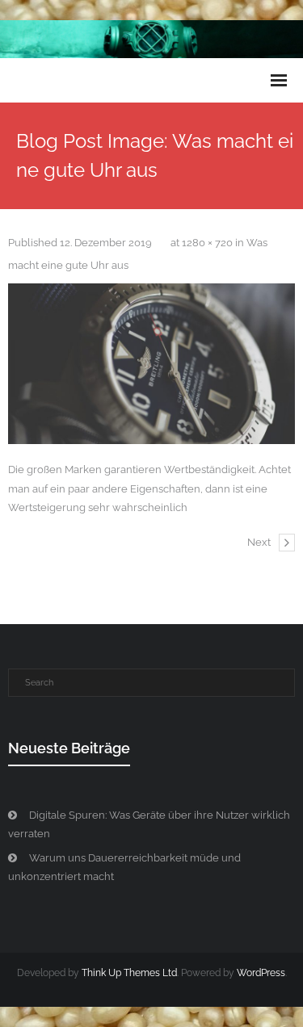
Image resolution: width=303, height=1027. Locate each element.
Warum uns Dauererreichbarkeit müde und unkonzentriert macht (124, 867)
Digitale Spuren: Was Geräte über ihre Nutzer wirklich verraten (149, 824)
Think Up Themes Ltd (129, 973)
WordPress (261, 973)
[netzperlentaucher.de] (151, 364)
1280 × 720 (207, 243)
